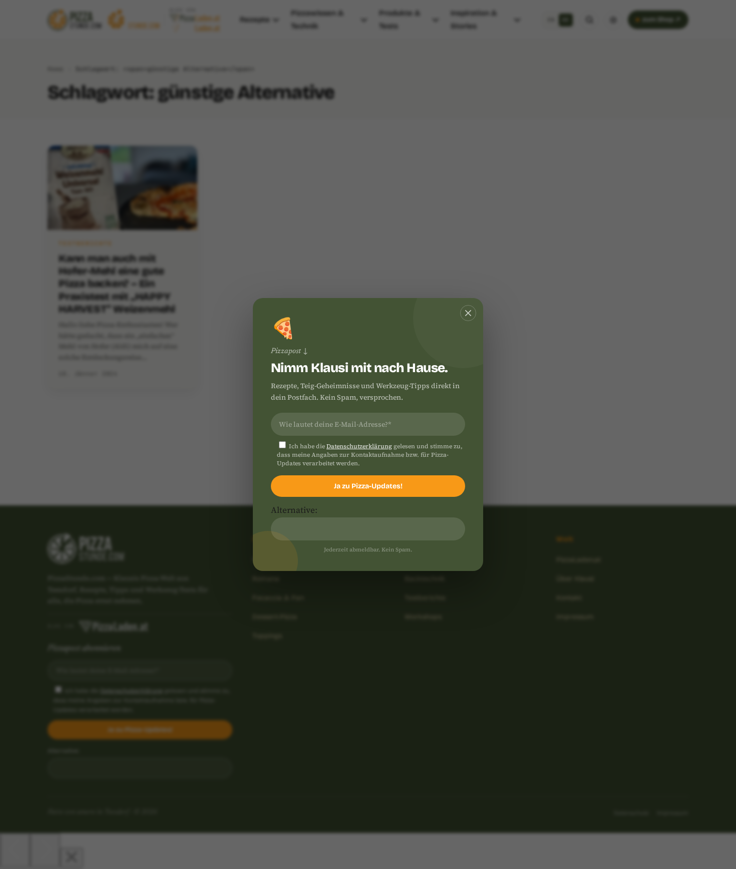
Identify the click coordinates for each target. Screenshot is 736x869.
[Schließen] (468, 313)
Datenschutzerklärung (359, 446)
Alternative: (294, 510)
